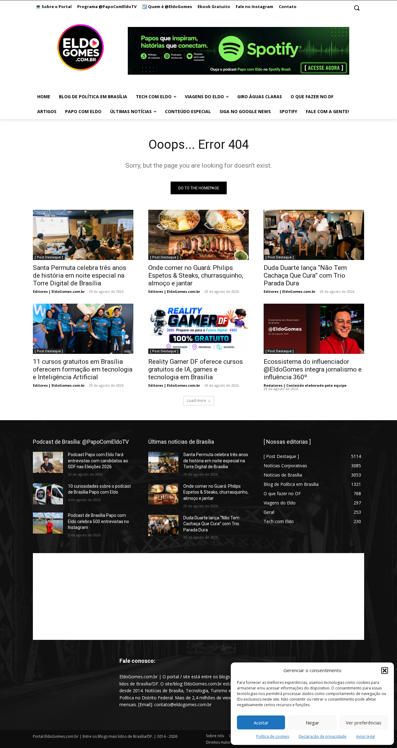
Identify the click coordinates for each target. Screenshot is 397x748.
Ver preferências (363, 722)
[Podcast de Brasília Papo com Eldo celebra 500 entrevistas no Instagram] (48, 523)
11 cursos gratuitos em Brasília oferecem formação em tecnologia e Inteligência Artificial (82, 369)
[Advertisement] (198, 596)
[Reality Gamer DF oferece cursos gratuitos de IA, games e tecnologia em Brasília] (198, 329)
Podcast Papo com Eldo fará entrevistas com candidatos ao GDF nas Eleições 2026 (98, 460)
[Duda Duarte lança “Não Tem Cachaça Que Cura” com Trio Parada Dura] (314, 235)
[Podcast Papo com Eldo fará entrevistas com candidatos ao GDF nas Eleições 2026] (48, 462)
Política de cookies (272, 736)
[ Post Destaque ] (49, 257)
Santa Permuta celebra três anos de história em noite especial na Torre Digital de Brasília (79, 275)
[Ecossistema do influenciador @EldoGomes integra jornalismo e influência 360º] (314, 329)
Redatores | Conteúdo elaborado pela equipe (305, 385)
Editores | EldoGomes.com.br (59, 291)
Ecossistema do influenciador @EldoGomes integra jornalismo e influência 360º (313, 369)
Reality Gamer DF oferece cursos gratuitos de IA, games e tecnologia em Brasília (195, 369)
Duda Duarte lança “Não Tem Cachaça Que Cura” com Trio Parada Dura (305, 275)
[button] (384, 670)
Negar (312, 722)
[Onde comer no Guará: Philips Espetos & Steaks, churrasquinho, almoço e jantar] (198, 235)
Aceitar (261, 722)
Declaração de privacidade (322, 736)
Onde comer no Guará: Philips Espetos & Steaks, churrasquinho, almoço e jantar (195, 275)
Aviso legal (365, 736)
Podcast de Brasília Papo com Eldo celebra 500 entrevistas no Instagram (98, 521)
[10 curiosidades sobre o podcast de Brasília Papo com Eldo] (48, 493)
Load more (196, 400)
